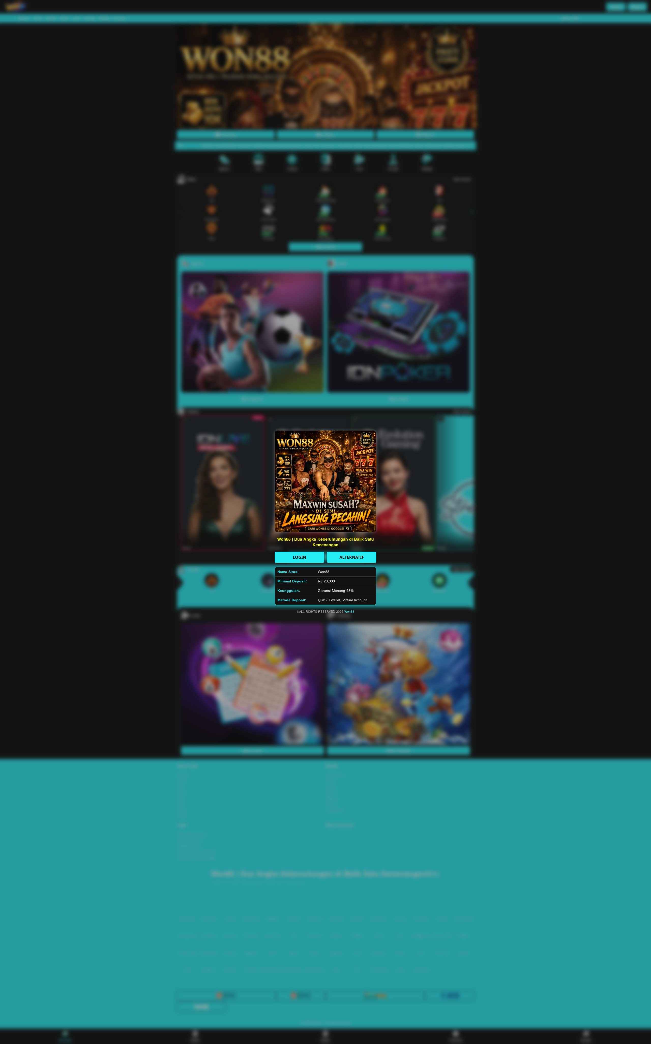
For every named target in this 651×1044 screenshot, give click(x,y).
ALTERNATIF (351, 557)
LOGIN (299, 557)
